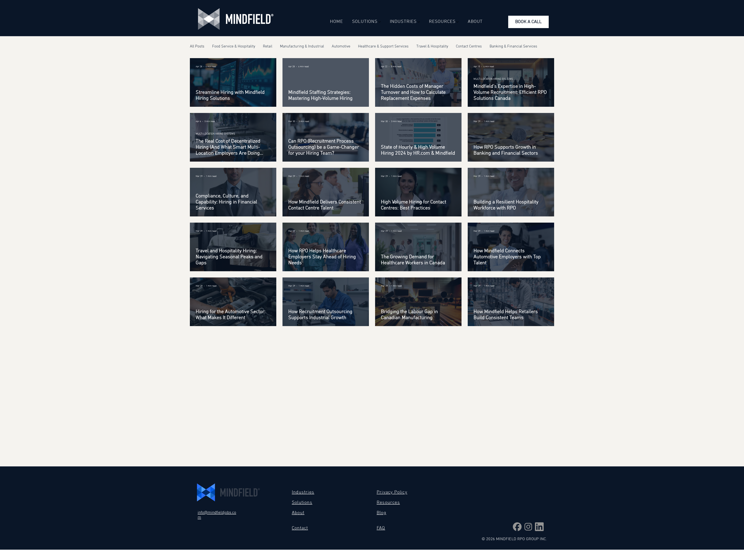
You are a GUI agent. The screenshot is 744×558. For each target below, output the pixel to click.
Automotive (341, 46)
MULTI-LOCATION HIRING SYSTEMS (493, 87)
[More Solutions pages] (379, 22)
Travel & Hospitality (432, 46)
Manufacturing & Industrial (302, 46)
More (494, 46)
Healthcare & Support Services (383, 46)
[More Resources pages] (457, 22)
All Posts (197, 46)
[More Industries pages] (419, 22)
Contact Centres (469, 46)
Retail (267, 46)
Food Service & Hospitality (233, 46)
